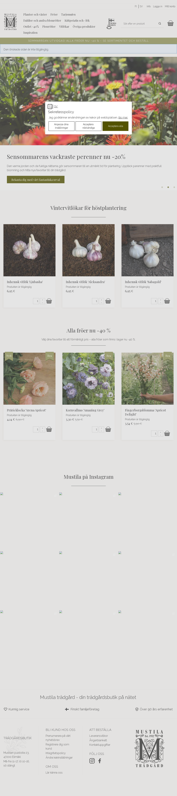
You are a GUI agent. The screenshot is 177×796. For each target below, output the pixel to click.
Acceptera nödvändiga (88, 126)
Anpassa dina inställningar (61, 126)
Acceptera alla (115, 126)
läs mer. (123, 117)
